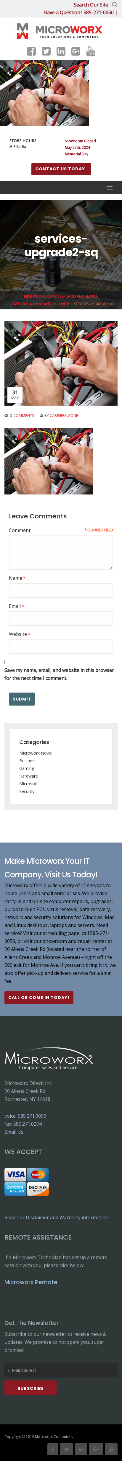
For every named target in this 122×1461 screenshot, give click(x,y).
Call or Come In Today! (39, 997)
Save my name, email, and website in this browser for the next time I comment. (59, 674)
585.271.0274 (27, 1124)
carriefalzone (64, 415)
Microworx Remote (30, 1282)
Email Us (13, 1132)
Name (15, 578)
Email (15, 606)
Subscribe (30, 1388)
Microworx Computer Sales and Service (61, 296)
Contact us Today (60, 169)
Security (26, 791)
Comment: (20, 530)
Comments (23, 415)
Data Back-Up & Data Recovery (41, 303)
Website (18, 634)
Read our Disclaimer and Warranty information (56, 1217)
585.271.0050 (32, 1116)
